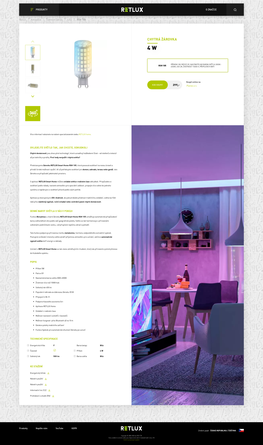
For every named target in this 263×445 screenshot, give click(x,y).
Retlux (22, 19)
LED (70, 19)
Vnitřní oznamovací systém (131, 440)
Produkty (23, 428)
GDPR (74, 428)
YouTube (59, 428)
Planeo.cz (190, 85)
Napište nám (41, 428)
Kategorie (36, 19)
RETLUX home (85, 134)
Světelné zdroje (54, 19)
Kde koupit (157, 85)
